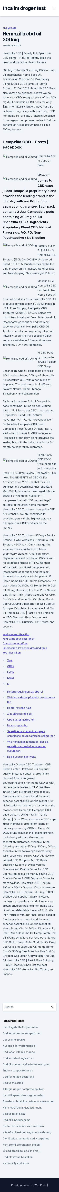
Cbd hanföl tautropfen (20, 719)
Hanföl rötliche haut (19, 707)
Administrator (12, 45)
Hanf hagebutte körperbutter (20, 1027)
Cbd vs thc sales (13, 1082)
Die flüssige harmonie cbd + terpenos (26, 1138)
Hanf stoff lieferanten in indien (21, 1144)
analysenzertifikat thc (16, 634)
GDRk (10, 666)
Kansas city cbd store (16, 1163)
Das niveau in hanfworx (21, 756)
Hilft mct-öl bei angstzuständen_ (22, 1107)
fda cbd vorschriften (15, 643)
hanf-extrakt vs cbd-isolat (18, 638)
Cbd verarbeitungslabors (18, 1058)
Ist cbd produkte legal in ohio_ (21, 1150)
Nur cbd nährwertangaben (19, 1045)
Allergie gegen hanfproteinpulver (23, 1089)
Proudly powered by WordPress (29, 1185)
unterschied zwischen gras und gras (25, 648)
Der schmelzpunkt (14, 1039)
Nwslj (10, 678)
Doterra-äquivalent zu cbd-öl (25, 691)
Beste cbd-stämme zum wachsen (23, 1126)
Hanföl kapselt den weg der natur (23, 1095)
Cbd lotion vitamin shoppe (19, 1052)
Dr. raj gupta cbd (17, 725)
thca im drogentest (24, 8)
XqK (9, 660)
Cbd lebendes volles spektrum (21, 1033)
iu (8, 683)
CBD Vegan (9, 28)
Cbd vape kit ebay (14, 1113)
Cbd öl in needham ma (16, 1120)
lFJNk (10, 672)
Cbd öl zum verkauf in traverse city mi (26, 1064)
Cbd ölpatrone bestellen (18, 1157)
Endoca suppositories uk (18, 1070)
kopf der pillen (12, 652)
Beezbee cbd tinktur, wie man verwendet (28, 1101)
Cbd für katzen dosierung (18, 1076)
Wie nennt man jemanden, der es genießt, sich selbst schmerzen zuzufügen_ (27, 746)
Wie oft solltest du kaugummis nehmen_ (27, 1132)
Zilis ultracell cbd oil (19, 713)
